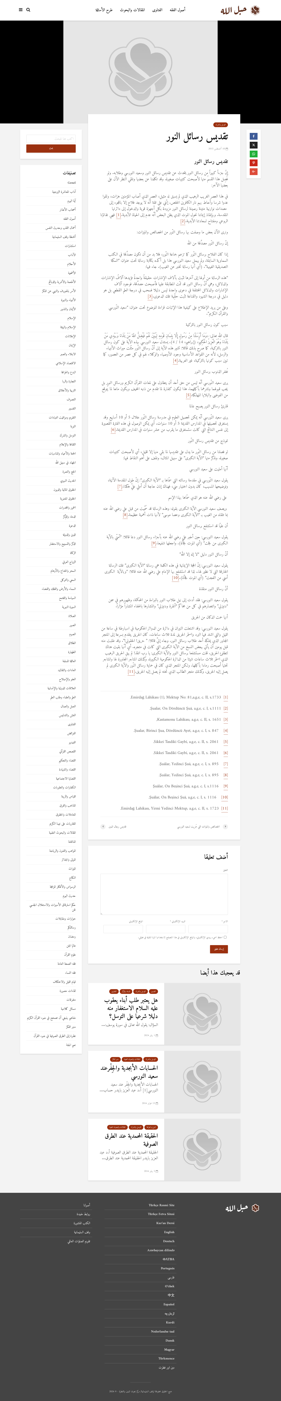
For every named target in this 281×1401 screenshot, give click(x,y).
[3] (150, 296)
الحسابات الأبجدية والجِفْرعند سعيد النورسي (129, 1072)
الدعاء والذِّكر (126, 991)
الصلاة (72, 616)
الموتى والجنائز (69, 859)
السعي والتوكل (68, 580)
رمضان (72, 936)
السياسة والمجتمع (67, 598)
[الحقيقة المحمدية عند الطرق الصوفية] (202, 1149)
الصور (73, 625)
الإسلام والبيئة (68, 327)
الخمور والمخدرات (67, 507)
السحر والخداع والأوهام (63, 571)
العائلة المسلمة (69, 661)
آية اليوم (71, 201)
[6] (113, 429)
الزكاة (73, 553)
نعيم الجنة (71, 1045)
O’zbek (169, 1286)
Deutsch (168, 1241)
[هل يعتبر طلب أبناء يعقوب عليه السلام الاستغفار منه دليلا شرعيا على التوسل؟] (202, 1013)
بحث (51, 148)
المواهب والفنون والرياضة (62, 851)
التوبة (73, 426)
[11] (131, 671)
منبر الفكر (115, 1059)
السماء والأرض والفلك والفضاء (59, 589)
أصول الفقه (177, 10)
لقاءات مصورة (68, 991)
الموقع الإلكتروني (136, 921)
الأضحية (72, 273)
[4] (175, 360)
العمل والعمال (68, 706)
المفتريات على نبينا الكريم (63, 823)
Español (169, 1304)
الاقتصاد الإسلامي (66, 363)
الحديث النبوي (68, 481)
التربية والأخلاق (67, 390)
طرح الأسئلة (104, 10)
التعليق (225, 870)
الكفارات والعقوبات (64, 787)
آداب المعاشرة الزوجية (64, 192)
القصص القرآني (67, 751)
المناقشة (72, 842)
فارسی (171, 1277)
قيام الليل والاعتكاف (64, 982)
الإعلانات (70, 336)
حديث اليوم (69, 896)
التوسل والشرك (221, 125)
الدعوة (72, 526)
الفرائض (71, 733)
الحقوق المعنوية (68, 498)
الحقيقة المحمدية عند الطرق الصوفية (131, 1140)
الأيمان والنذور (68, 309)
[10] (175, 578)
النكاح (72, 878)
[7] (119, 486)
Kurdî (170, 1322)
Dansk (170, 1341)
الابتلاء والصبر (68, 354)
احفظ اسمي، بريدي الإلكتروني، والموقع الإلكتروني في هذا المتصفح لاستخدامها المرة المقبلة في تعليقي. (180, 937)
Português (167, 1268)
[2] (182, 221)
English (169, 1232)
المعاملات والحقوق (66, 814)
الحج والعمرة (69, 471)
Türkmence (166, 1359)
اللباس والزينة (68, 796)
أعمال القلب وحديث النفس (60, 228)
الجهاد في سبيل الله (65, 462)
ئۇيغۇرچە (169, 1313)
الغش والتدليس (67, 715)
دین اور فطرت (166, 1368)
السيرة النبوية (69, 607)
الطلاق (72, 643)
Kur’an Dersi (165, 1223)
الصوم (72, 634)
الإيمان (72, 345)
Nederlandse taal (162, 1332)
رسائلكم (72, 927)
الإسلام (71, 318)
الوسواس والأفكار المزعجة (63, 887)
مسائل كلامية (68, 1009)
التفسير (153, 991)
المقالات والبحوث (132, 10)
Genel (72, 183)
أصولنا (87, 1205)
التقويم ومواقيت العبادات (62, 417)
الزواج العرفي (69, 562)
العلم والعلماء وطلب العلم (63, 697)
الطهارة (72, 652)
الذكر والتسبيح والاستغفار (62, 544)
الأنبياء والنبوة (68, 300)
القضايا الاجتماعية (66, 778)
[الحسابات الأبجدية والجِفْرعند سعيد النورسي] (202, 1081)
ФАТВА (168, 1259)
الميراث (72, 869)
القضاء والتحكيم (67, 760)
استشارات (70, 246)
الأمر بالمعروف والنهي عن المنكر (59, 291)
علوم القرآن (70, 955)
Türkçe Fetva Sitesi (161, 1214)
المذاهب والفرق (67, 805)
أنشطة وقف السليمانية (64, 237)
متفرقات (71, 1000)
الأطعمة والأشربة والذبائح (62, 282)
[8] (125, 515)
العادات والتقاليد (67, 670)
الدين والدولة (69, 535)
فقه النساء (70, 973)
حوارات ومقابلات (65, 919)
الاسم (225, 921)
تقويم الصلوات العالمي (78, 1241)
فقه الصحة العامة (67, 964)
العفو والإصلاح (67, 679)
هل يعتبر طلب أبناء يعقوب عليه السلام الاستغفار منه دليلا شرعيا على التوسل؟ (131, 1008)
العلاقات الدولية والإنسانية (62, 688)
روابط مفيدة (83, 1214)
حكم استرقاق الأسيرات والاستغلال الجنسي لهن (52, 907)
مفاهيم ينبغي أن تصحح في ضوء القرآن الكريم (51, 1018)
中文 (171, 1295)
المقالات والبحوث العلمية (132, 1059)
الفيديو (72, 742)
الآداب (72, 255)
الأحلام (71, 264)
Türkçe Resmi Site (161, 1205)
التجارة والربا (69, 381)
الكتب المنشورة (82, 1223)
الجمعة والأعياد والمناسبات (62, 453)
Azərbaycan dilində (160, 1250)
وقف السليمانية (82, 1232)
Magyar (169, 1350)
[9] (153, 543)
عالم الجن (71, 945)
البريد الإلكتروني (177, 921)
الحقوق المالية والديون (64, 490)
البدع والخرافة (151, 1127)
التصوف (71, 399)
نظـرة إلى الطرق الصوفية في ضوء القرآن (55, 1036)
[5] (188, 395)
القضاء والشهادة (67, 769)
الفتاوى (157, 10)
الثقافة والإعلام (67, 444)
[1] (118, 215)
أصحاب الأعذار (68, 210)
